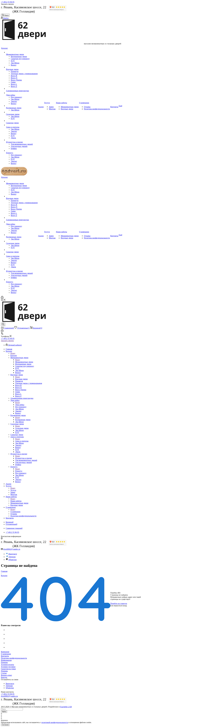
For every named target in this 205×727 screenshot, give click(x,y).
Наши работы (15, 501)
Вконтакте (13, 554)
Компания (5, 652)
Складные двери (22, 428)
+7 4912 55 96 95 (7, 2)
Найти (4, 712)
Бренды (4, 677)
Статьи (4, 673)
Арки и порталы (21, 441)
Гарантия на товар (8, 669)
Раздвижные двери (22, 420)
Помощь (4, 662)
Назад (12, 353)
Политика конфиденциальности (14, 658)
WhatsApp (13, 560)
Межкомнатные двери (24, 362)
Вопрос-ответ (6, 675)
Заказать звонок (7, 341)
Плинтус (18, 471)
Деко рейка (19, 405)
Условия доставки (8, 667)
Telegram (12, 557)
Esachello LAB (66, 707)
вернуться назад (120, 606)
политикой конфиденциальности (54, 722)
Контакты (5, 656)
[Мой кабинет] (2, 298)
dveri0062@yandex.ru (11, 549)
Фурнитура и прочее (23, 458)
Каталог (13, 355)
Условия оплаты (7, 665)
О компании (15, 512)
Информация (6, 660)
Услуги (13, 490)
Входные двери (21, 379)
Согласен (5, 725)
